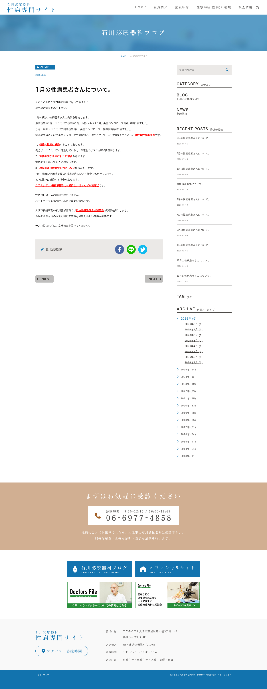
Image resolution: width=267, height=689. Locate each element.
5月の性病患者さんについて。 (194, 168)
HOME (123, 56)
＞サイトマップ (42, 675)
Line (131, 249)
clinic (45, 67)
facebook (119, 249)
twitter (142, 249)
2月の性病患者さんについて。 (194, 230)
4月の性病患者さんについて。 (194, 199)
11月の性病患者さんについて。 (194, 275)
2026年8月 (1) (194, 324)
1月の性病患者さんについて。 (194, 245)
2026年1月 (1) (194, 362)
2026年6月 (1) (194, 334)
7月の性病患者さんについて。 (194, 138)
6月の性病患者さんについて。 (194, 153)
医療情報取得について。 (190, 184)
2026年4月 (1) (194, 345)
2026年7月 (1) (194, 329)
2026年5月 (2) (194, 340)
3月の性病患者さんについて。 (194, 214)
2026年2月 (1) (194, 356)
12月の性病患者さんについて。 (194, 260)
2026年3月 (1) (194, 351)
